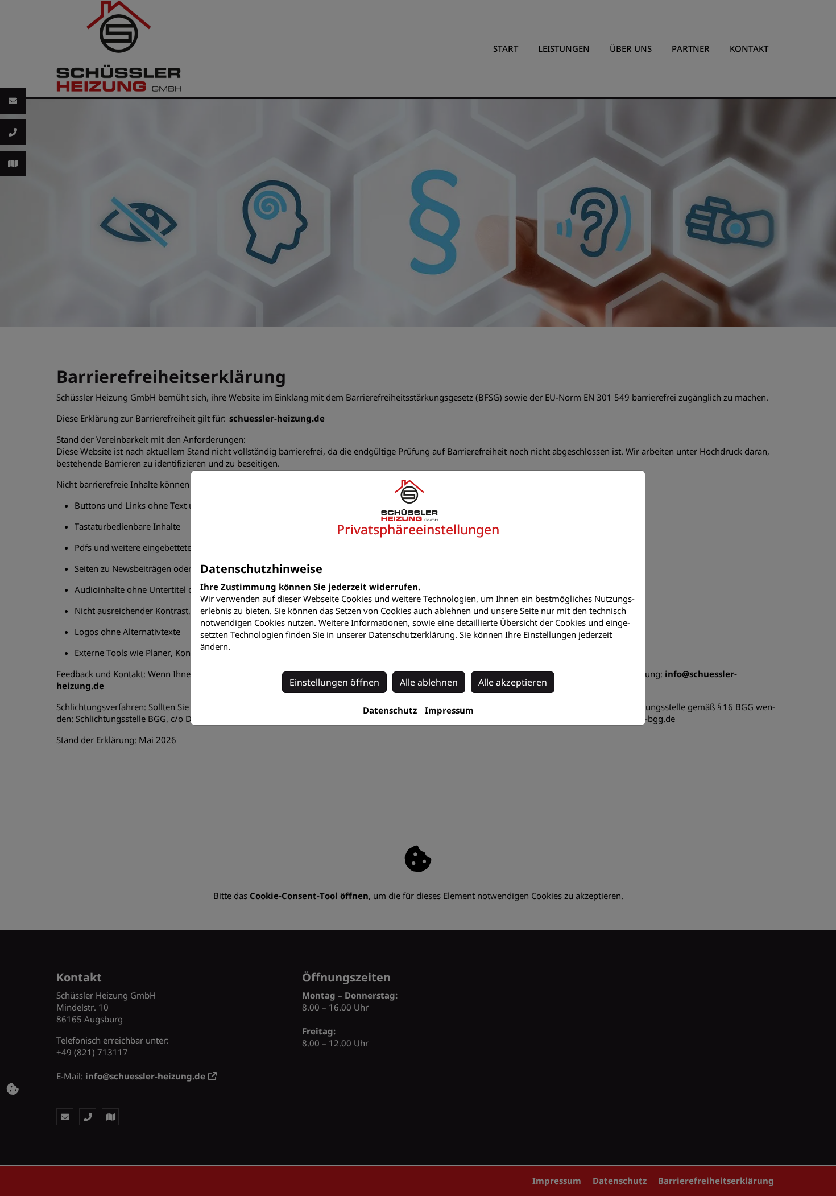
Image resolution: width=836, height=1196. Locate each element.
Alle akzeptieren (512, 682)
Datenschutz (390, 710)
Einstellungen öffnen (334, 682)
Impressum (449, 710)
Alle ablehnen (429, 682)
